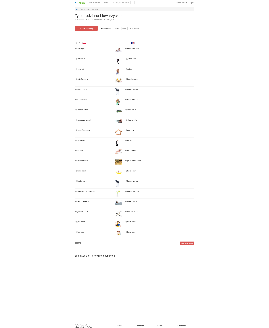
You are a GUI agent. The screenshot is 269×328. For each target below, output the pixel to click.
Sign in (192, 3)
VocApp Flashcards (81, 325)
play (125, 28)
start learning (87, 28)
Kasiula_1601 (110, 20)
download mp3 (106, 28)
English (78, 243)
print (117, 28)
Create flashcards (94, 3)
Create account (182, 3)
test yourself (135, 28)
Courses (105, 3)
